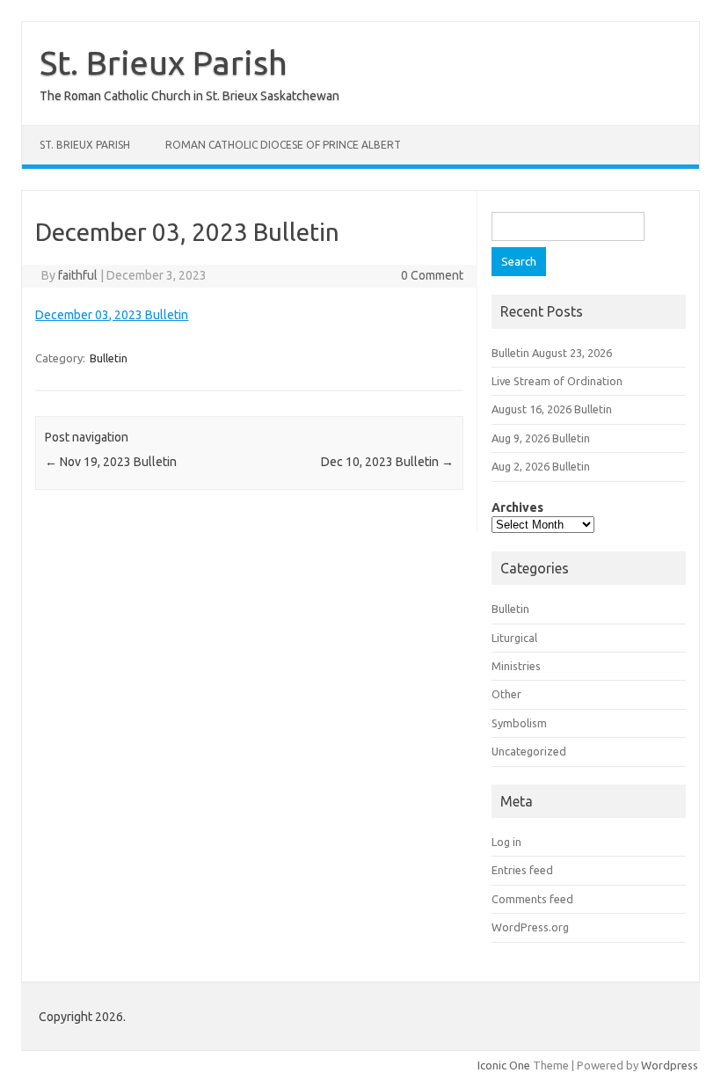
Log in (506, 842)
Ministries (516, 666)
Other (506, 694)
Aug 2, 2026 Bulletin (541, 466)
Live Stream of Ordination (557, 381)
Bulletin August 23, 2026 (552, 353)
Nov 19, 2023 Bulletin (111, 462)
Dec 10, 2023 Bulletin (387, 462)
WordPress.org (530, 927)
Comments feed (532, 899)
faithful (78, 275)
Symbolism (519, 723)
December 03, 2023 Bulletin (111, 315)
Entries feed (522, 870)
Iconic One (503, 1065)
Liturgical (514, 637)
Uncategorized (529, 751)
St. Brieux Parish (164, 62)
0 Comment (432, 275)
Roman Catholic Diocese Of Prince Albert (283, 144)
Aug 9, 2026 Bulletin (541, 438)
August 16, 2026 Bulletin (552, 409)
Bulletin (108, 358)
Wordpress (669, 1065)
